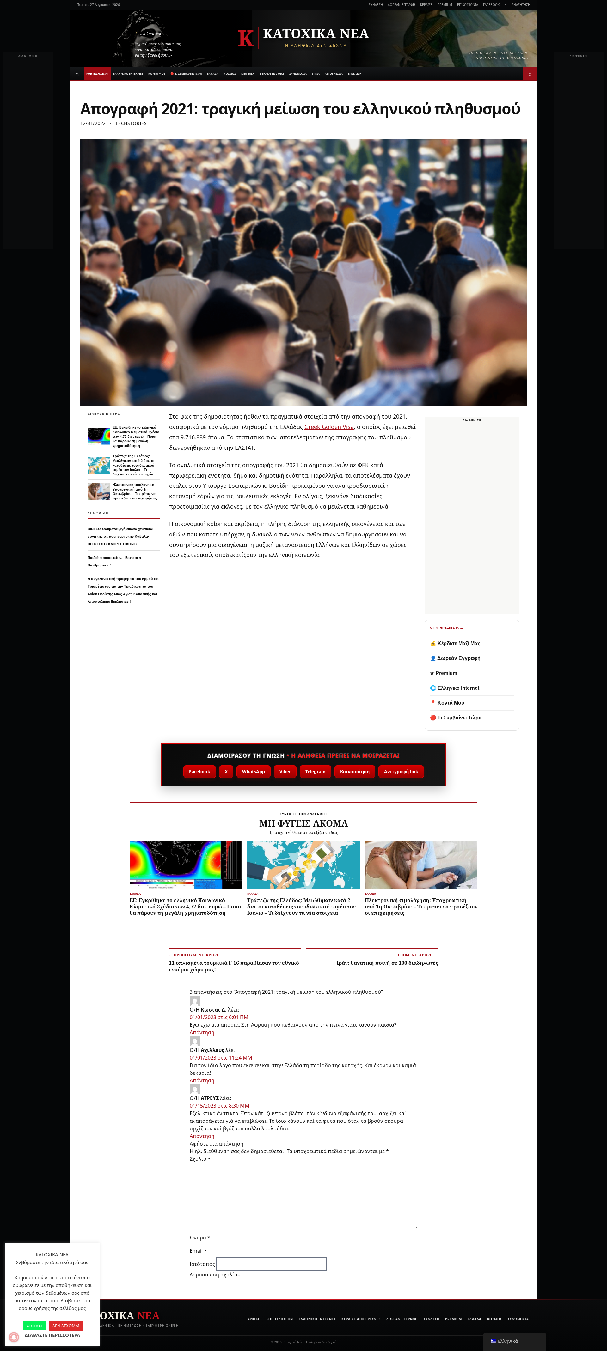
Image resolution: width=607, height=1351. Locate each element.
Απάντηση (202, 1032)
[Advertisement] (28, 154)
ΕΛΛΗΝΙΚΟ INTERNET (128, 73)
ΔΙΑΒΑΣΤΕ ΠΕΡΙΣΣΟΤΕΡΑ (52, 1335)
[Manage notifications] (14, 1337)
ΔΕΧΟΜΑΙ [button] (34, 1325)
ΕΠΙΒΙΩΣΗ (355, 73)
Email (198, 1250)
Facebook (199, 771)
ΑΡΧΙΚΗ (254, 1319)
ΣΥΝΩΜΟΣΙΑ (298, 73)
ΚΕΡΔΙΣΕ (426, 5)
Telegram (315, 771)
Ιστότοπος (202, 1264)
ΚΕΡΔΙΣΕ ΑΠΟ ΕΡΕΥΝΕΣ (361, 1319)
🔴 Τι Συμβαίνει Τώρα (456, 717)
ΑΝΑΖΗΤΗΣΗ (521, 5)
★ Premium (443, 673)
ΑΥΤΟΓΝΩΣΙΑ (334, 73)
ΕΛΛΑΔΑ (212, 73)
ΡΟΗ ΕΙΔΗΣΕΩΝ (97, 73)
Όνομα (200, 1237)
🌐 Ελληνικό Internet (454, 688)
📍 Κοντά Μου (447, 703)
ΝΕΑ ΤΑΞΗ (248, 73)
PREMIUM (445, 5)
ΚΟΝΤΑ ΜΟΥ (156, 73)
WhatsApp (253, 771)
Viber (285, 771)
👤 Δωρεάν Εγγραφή (455, 658)
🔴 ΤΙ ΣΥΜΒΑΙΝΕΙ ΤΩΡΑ (186, 73)
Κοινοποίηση (355, 771)
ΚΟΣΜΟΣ (230, 73)
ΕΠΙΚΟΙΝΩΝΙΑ (467, 5)
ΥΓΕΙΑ (316, 73)
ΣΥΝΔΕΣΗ (376, 5)
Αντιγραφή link (401, 771)
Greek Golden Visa (329, 427)
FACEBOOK (491, 5)
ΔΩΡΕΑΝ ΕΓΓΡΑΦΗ (401, 5)
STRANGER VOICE (272, 73)
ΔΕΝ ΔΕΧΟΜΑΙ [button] (65, 1326)
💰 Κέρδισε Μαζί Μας (455, 643)
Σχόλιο (200, 1158)
